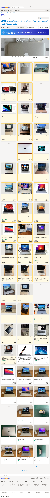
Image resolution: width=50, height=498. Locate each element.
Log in (47, 7)
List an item (47, 10)
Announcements (44, 484)
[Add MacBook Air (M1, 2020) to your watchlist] (47, 164)
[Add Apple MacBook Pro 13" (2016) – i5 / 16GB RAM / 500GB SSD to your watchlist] (47, 266)
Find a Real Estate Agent (12, 489)
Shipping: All (9, 23)
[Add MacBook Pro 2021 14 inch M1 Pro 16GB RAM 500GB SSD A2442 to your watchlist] (15, 304)
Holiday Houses (38, 492)
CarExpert (29, 492)
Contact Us (47, 495)
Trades (35, 483)
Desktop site (14, 495)
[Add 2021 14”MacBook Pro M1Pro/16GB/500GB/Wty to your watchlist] (47, 367)
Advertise (27, 495)
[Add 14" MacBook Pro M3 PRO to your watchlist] (15, 83)
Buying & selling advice (21, 485)
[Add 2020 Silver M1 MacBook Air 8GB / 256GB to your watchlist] (15, 245)
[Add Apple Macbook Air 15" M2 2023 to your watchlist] (47, 124)
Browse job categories (29, 483)
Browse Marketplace (4, 10)
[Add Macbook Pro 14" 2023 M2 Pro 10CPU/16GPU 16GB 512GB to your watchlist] (47, 304)
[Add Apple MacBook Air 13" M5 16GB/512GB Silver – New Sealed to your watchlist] (47, 144)
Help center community (45, 489)
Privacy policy (31, 495)
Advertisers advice (28, 486)
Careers (21, 495)
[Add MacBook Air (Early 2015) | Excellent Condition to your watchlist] (31, 63)
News (24, 495)
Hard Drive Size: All (37, 21)
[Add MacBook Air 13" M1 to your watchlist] (15, 204)
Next (36, 466)
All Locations (17, 21)
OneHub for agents (13, 486)
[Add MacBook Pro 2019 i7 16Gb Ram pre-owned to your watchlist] (31, 183)
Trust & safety (44, 485)
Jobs (27, 481)
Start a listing (33, 478)
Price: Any (15, 23)
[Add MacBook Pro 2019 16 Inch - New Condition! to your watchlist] (15, 225)
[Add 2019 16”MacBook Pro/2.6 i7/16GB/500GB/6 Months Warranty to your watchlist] (31, 426)
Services (35, 481)
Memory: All (29, 21)
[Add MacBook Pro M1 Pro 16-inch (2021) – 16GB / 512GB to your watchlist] (47, 63)
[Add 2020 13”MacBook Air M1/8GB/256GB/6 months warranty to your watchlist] (31, 367)
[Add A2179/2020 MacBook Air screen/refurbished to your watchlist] (15, 426)
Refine (4, 21)
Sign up (44, 7)
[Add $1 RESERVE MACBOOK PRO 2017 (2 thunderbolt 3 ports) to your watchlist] (47, 204)
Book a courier (17, 10)
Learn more (18, 475)
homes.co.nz (13, 492)
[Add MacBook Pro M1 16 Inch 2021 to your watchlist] (47, 39)
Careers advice (28, 484)
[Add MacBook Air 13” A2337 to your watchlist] (31, 124)
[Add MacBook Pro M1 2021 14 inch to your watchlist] (31, 83)
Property (11, 481)
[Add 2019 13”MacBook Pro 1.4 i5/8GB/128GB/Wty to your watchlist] (31, 387)
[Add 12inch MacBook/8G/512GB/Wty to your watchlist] (31, 406)
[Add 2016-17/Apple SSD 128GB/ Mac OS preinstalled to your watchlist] (47, 406)
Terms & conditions (36, 495)
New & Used (23, 21)
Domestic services (36, 484)
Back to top (25, 470)
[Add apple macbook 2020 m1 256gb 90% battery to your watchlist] (31, 325)
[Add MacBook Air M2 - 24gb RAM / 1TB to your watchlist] (15, 325)
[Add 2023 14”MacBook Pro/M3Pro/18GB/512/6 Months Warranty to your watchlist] (15, 387)
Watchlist (37, 478)
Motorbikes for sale (21, 484)
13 (32, 466)
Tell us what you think (26, 475)
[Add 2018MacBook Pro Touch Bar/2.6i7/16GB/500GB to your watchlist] (15, 446)
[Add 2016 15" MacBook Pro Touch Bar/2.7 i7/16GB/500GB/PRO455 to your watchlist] (47, 426)
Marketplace (4, 481)
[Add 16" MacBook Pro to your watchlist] (47, 183)
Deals (13, 10)
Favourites (41, 478)
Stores (11, 10)
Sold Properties (12, 484)
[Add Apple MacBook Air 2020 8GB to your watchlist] (15, 124)
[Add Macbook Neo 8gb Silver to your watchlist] (31, 225)
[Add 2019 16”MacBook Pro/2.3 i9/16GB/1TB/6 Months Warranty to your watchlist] (47, 387)
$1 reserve (3, 486)
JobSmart (27, 485)
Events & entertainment (37, 485)
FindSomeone (47, 492)
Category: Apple (10, 21)
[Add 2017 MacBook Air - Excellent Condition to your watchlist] (47, 225)
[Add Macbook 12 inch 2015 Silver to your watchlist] (31, 285)
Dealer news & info (20, 486)
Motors (19, 481)
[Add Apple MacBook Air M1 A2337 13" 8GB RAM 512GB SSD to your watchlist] (31, 104)
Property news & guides (13, 483)
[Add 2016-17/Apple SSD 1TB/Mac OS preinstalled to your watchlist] (47, 446)
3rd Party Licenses (44, 486)
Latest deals (4, 483)
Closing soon (4, 485)
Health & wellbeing (36, 486)
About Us (18, 495)
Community (44, 481)
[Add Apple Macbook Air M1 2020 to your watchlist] (47, 104)
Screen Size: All (44, 21)
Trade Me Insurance (4, 492)
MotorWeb (21, 492)
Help (42, 483)
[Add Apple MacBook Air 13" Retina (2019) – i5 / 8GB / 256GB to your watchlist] (31, 266)
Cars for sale (20, 483)
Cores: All (3, 23)
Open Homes (12, 485)
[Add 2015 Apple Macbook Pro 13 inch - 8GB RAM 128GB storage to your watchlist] (15, 164)
